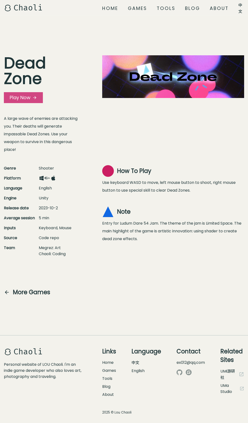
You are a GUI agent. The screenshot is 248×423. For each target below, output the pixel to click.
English (138, 371)
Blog (192, 8)
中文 (240, 8)
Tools (166, 8)
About (219, 8)
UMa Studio (226, 388)
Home (110, 8)
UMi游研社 (227, 374)
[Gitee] (189, 372)
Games (137, 8)
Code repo (49, 238)
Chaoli (28, 8)
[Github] (179, 372)
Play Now (20, 97)
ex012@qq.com (191, 362)
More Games (31, 292)
